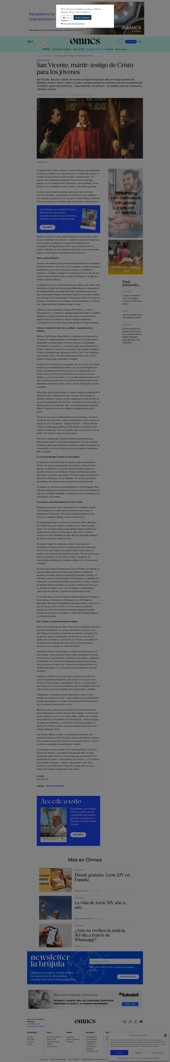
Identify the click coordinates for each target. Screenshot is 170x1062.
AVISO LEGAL (43, 1059)
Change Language (82, 17)
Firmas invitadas (72, 1039)
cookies (93, 970)
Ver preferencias (157, 1052)
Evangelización (95, 49)
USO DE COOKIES (73, 1059)
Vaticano (30, 1039)
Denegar (138, 1052)
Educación (79, 49)
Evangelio (90, 1044)
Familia (109, 49)
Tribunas (69, 1042)
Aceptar (119, 1052)
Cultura (30, 1042)
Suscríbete (131, 42)
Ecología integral (62, 49)
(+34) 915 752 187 (33, 1024)
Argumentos (91, 1037)
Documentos (91, 1039)
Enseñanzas (91, 1042)
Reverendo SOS (92, 1051)
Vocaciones (121, 49)
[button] (165, 1035)
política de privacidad (124, 967)
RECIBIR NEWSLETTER (128, 977)
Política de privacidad (135, 1058)
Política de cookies (123, 1058)
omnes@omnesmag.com (36, 1026)
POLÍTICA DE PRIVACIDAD (58, 1059)
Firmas (69, 1032)
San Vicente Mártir (55, 786)
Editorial (70, 1037)
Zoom (29, 1044)
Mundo (30, 1037)
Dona (120, 42)
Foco (38, 56)
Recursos (90, 1032)
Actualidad (32, 1032)
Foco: (46, 49)
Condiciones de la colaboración (150, 1058)
